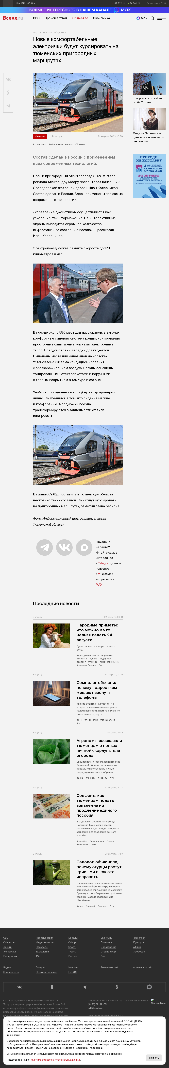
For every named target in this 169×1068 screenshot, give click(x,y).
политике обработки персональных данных (55, 1059)
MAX (99, 584)
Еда (103, 956)
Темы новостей (109, 967)
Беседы (73, 937)
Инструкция (10, 956)
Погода (72, 956)
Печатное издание (46, 972)
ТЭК (38, 956)
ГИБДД (72, 972)
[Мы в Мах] (141, 18)
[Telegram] (84, 987)
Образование (108, 947)
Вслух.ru (13, 18)
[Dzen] (117, 987)
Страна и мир (108, 951)
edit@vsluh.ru (95, 1008)
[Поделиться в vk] (8, 79)
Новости (47, 32)
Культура (138, 942)
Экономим (106, 937)
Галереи (40, 967)
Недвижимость (45, 942)
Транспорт (139, 937)
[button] (41, 478)
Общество (80, 18)
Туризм (72, 951)
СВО (36, 18)
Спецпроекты (11, 972)
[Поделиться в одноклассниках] (8, 92)
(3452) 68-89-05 (97, 1004)
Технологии (42, 951)
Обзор (72, 942)
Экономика (101, 18)
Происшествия (56, 18)
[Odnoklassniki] (52, 987)
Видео (7, 967)
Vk (99, 574)
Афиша (137, 947)
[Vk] (19, 987)
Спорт (72, 947)
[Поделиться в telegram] (8, 106)
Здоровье (139, 951)
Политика (106, 942)
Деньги (7, 947)
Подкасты (42, 947)
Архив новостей (142, 967)
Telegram (104, 563)
